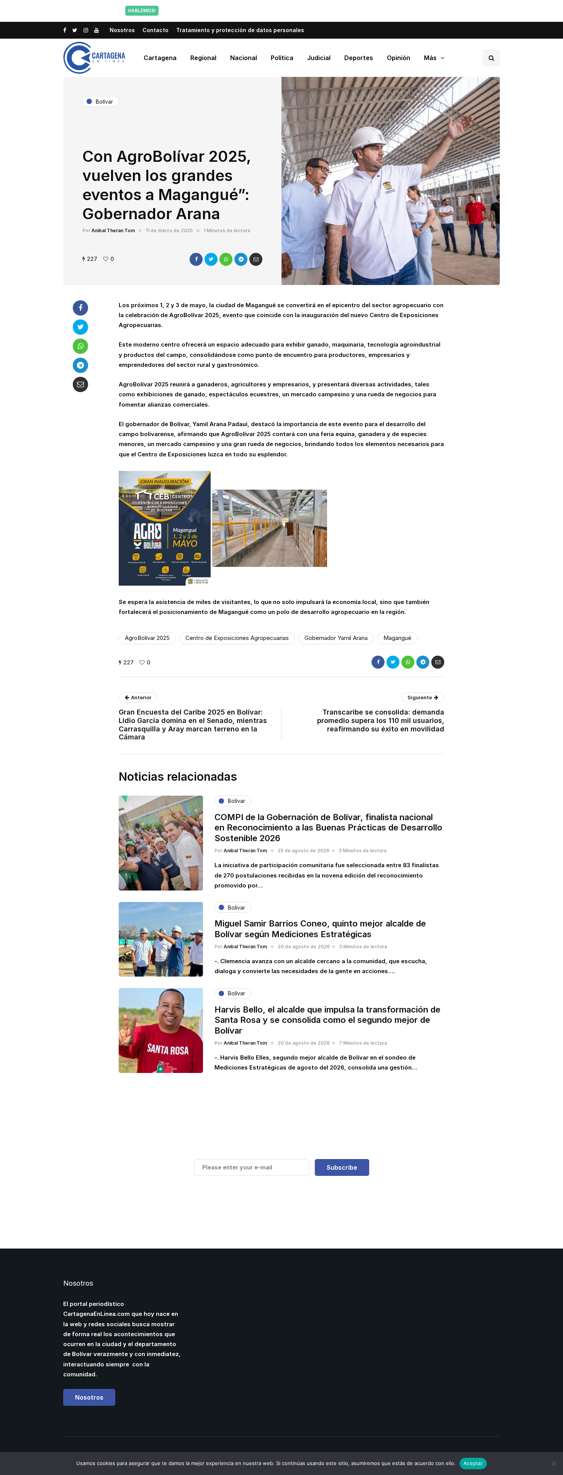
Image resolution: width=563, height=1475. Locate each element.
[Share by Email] (255, 259)
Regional (203, 58)
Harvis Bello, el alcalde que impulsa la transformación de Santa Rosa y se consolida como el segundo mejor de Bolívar (327, 1019)
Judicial (319, 58)
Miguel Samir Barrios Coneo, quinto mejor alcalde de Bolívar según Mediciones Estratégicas (320, 928)
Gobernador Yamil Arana (336, 637)
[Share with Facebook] (196, 259)
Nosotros (122, 30)
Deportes (358, 58)
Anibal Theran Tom (113, 230)
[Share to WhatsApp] (225, 259)
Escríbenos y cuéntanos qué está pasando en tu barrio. (359, 10)
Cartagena (160, 58)
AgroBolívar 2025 (147, 637)
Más (430, 58)
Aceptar (473, 1463)
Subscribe (342, 1167)
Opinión (398, 58)
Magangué (397, 637)
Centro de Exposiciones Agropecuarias (237, 637)
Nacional (243, 58)
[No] (553, 1463)
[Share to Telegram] (240, 259)
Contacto (155, 30)
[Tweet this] (211, 259)
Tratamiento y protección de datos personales (240, 30)
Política (282, 58)
